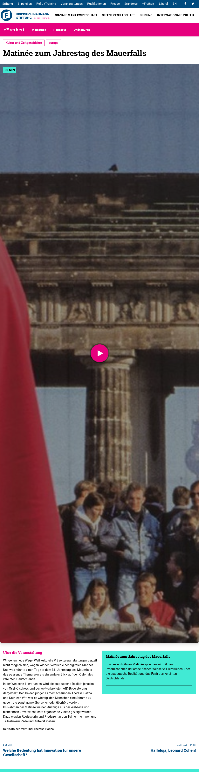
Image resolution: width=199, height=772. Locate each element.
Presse (115, 3)
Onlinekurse (82, 30)
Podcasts (59, 30)
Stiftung (7, 3)
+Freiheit (148, 3)
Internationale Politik (176, 15)
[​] (185, 3)
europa (53, 43)
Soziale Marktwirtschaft (76, 15)
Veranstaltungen (72, 3)
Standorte (131, 3)
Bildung (146, 15)
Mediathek (39, 30)
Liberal (163, 3)
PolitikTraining (46, 3)
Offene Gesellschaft (118, 15)
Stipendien (24, 3)
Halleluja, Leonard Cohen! (173, 750)
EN (175, 3)
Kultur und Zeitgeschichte (24, 43)
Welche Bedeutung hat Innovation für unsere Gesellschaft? (42, 752)
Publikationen (96, 3)
